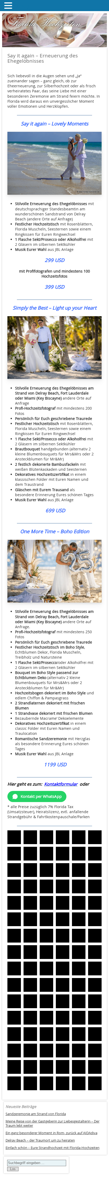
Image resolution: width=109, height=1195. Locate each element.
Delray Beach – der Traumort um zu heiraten (40, 1140)
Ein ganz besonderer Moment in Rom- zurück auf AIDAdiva (51, 1133)
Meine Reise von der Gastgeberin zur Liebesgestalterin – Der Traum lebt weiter (52, 1123)
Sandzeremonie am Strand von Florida (36, 1114)
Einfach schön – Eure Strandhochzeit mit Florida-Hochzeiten (52, 1148)
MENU (21, 6)
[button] (14, 837)
